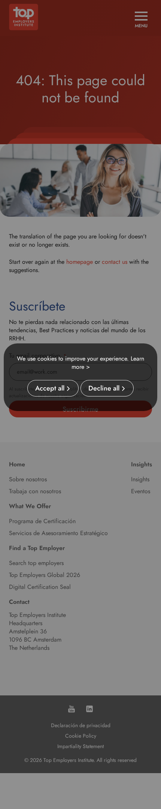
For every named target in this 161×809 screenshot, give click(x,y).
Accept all (49, 388)
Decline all (103, 388)
